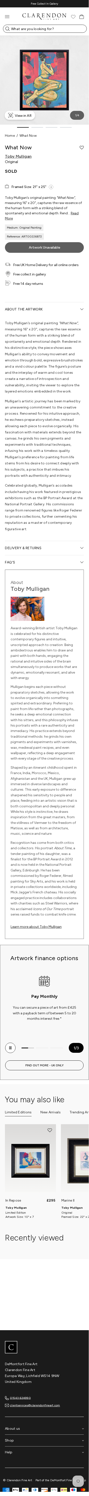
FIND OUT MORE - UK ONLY (44, 1065)
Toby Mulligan (18, 156)
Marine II (68, 1200)
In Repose (13, 1200)
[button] (82, 148)
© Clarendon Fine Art (17, 1480)
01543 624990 (20, 1397)
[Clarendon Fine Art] (44, 1347)
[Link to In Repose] (30, 1161)
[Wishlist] (73, 17)
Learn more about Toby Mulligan (36, 927)
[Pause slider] (10, 1048)
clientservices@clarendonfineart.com (35, 1405)
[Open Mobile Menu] (7, 16)
